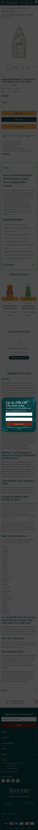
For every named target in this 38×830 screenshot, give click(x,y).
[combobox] (18, 419)
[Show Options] (31, 419)
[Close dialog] (33, 400)
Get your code (19, 424)
